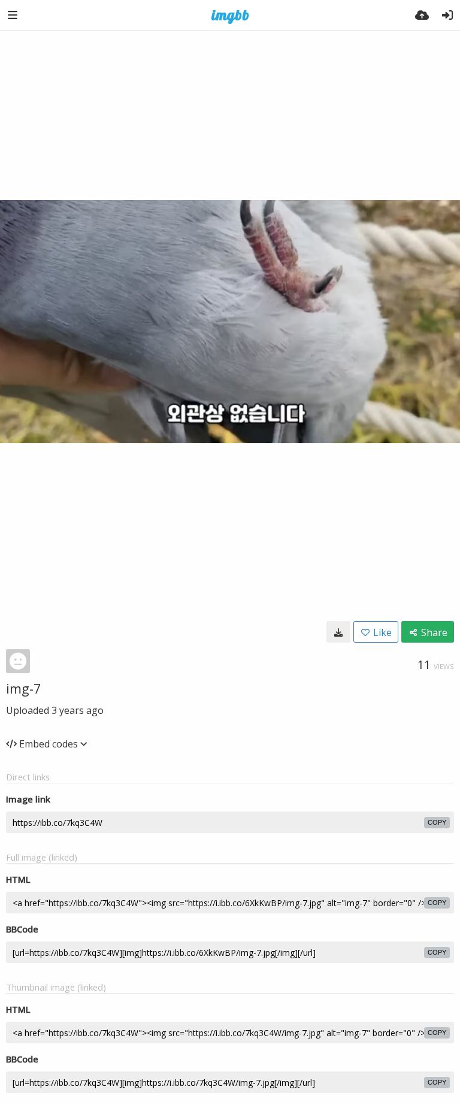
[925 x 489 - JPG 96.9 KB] (338, 632)
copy (437, 822)
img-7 (23, 688)
